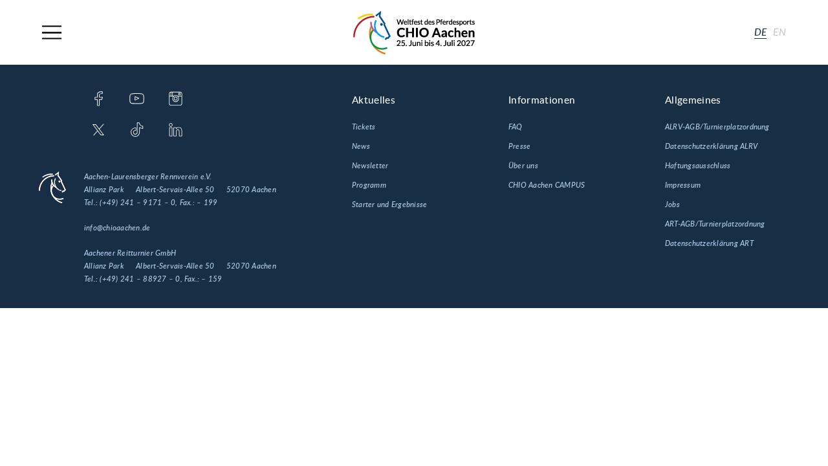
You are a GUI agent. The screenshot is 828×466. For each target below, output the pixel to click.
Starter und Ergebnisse (389, 204)
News (361, 146)
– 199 (207, 202)
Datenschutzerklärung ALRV (711, 146)
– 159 (211, 279)
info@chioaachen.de (117, 228)
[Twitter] (98, 131)
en (779, 32)
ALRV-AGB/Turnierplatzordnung (717, 127)
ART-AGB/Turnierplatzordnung (715, 224)
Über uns (523, 166)
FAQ (515, 127)
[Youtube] (136, 100)
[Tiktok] (136, 131)
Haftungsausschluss (697, 166)
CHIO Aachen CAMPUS (546, 185)
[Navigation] (51, 32)
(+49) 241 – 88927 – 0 (140, 279)
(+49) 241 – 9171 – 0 (137, 202)
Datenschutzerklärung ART (709, 243)
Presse (519, 146)
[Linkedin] (175, 131)
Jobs (672, 204)
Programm (369, 185)
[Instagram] (175, 100)
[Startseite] (414, 32)
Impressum (683, 185)
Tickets (364, 127)
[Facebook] (98, 100)
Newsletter (370, 166)
